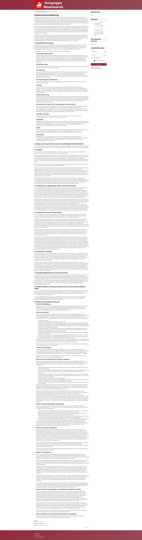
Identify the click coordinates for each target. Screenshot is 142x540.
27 (100, 33)
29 (102, 33)
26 (98, 33)
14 (101, 31)
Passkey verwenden (100, 60)
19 (98, 32)
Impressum (37, 535)
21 (101, 32)
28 (101, 33)
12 (98, 31)
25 (97, 33)
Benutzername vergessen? (96, 68)
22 (102, 32)
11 (97, 31)
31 (96, 35)
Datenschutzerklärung (39, 536)
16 (94, 32)
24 (96, 33)
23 (94, 33)
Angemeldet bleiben (96, 57)
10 (96, 31)
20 (100, 32)
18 (97, 32)
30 (94, 35)
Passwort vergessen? (95, 67)
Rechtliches (42, 523)
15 (102, 31)
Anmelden (99, 64)
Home (92, 15)
